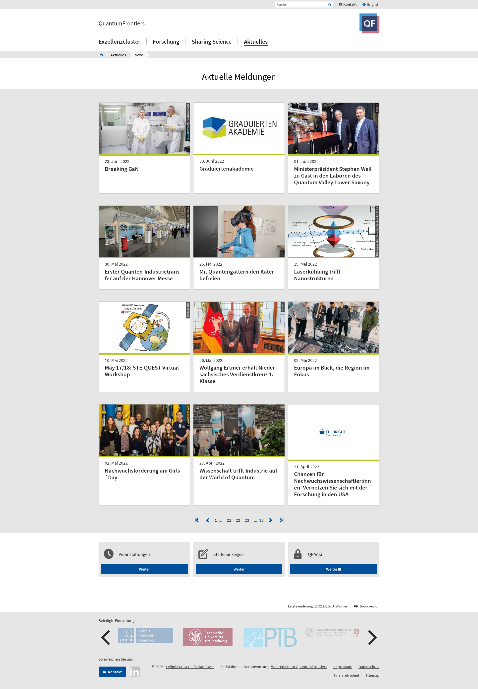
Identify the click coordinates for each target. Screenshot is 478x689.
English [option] (373, 4)
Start (330, 4)
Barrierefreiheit (346, 675)
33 (262, 520)
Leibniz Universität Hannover (190, 666)
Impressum (342, 666)
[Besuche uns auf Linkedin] (134, 671)
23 (247, 520)
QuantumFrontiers (122, 23)
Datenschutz (368, 666)
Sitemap (372, 675)
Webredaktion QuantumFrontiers (299, 666)
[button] (106, 637)
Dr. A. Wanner (337, 606)
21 (229, 520)
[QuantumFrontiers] (100, 54)
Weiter (144, 569)
